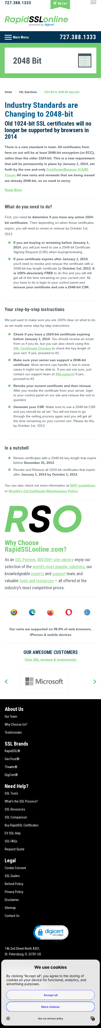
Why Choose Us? (16, 724)
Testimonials (13, 732)
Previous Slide (6, 682)
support (59, 573)
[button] (50, 933)
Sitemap (10, 908)
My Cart (62, 3)
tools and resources (36, 580)
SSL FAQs (11, 841)
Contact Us (12, 916)
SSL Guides (12, 876)
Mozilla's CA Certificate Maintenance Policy (43, 491)
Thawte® (11, 767)
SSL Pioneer (25, 559)
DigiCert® (11, 775)
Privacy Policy (14, 892)
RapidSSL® (12, 751)
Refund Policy (14, 884)
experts (37, 573)
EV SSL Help (13, 833)
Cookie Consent (15, 868)
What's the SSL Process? (21, 801)
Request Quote (14, 849)
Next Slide (94, 682)
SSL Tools (11, 793)
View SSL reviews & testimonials (51, 659)
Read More (13, 190)
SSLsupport (64, 374)
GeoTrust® (12, 759)
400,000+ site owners (55, 559)
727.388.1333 (18, 2)
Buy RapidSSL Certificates (22, 825)
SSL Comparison (16, 817)
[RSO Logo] (36, 21)
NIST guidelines (82, 485)
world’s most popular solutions (59, 566)
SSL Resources (15, 809)
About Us (14, 709)
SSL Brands (16, 744)
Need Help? (16, 786)
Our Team (11, 716)
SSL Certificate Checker (32, 348)
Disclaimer (12, 900)
